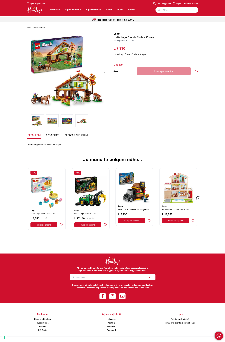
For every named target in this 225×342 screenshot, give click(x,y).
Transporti (111, 330)
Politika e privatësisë (180, 319)
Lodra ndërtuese (39, 27)
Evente (131, 9)
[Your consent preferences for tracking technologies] (4, 337)
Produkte (54, 9)
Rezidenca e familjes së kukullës (175, 209)
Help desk (111, 319)
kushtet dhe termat (136, 287)
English (195, 3)
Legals (180, 314)
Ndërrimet (111, 326)
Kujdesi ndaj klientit (111, 314)
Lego (117, 33)
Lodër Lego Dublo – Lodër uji (42, 213)
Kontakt (111, 322)
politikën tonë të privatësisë (110, 287)
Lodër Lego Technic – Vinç (85, 213)
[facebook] (102, 296)
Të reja (120, 9)
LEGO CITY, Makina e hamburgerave (133, 209)
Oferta (109, 9)
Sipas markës (93, 9)
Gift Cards (42, 330)
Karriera (42, 326)
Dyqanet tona (43, 322)
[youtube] (122, 296)
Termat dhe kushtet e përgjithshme (179, 322)
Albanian (188, 3)
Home (29, 27)
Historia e (42, 319)
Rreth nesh (42, 314)
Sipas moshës (72, 9)
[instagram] (112, 296)
